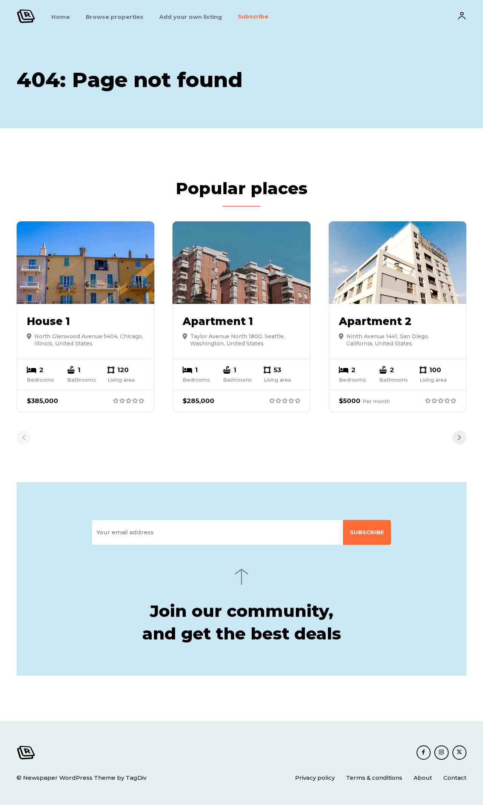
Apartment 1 (218, 321)
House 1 (48, 321)
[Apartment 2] (397, 262)
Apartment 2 (375, 321)
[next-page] (459, 438)
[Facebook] (424, 752)
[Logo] (26, 16)
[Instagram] (441, 752)
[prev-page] (24, 438)
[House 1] (85, 262)
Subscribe (367, 532)
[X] (459, 752)
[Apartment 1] (241, 262)
